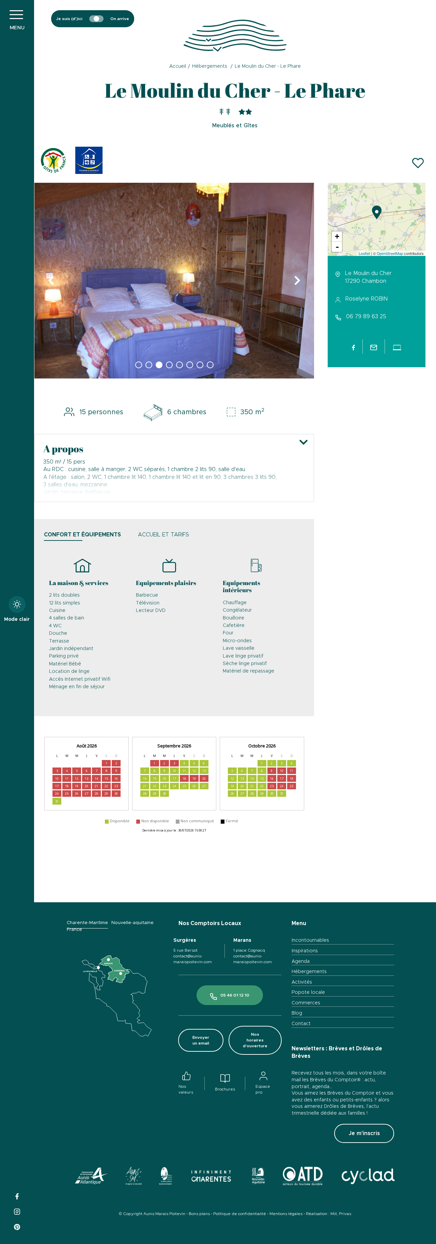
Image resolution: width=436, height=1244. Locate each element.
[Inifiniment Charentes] (211, 1177)
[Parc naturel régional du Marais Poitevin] (165, 1177)
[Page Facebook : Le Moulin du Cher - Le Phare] (353, 346)
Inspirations (305, 951)
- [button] (337, 247)
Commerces (306, 1003)
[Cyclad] (368, 1177)
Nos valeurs (185, 1089)
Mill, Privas (340, 1214)
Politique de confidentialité (239, 1214)
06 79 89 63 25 (366, 316)
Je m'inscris (364, 1133)
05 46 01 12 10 (234, 995)
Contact (301, 1023)
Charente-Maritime (87, 923)
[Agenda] (364, 19)
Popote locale (308, 992)
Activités (302, 982)
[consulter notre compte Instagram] (17, 1210)
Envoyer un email (200, 1040)
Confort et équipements (82, 534)
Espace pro (262, 1089)
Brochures (225, 1089)
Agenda (301, 961)
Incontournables (310, 940)
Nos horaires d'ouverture (255, 1040)
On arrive (119, 19)
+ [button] (337, 236)
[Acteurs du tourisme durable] (303, 1177)
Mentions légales (285, 1214)
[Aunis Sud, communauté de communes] (134, 1177)
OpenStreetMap (390, 253)
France (74, 929)
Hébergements (309, 971)
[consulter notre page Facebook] (17, 1195)
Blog (297, 1013)
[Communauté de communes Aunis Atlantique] (91, 1177)
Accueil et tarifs (163, 534)
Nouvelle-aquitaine (132, 923)
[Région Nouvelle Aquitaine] (258, 1177)
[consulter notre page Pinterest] (17, 1226)
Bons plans (199, 1214)
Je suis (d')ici (69, 19)
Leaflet (364, 253)
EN (406, 35)
